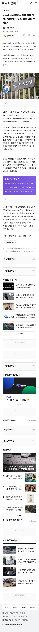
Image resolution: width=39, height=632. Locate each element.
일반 (8, 10)
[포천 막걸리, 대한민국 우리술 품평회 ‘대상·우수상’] (30, 502)
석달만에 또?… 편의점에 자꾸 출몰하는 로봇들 (26, 582)
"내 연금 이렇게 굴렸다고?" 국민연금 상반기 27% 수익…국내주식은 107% (19, 187)
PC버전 (24, 607)
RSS (27, 616)
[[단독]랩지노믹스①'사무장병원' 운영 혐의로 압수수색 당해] (8, 320)
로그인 (6, 607)
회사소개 (5, 613)
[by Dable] (32, 521)
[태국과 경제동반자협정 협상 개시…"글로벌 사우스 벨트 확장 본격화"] (19, 86)
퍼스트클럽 (5, 616)
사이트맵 (32, 607)
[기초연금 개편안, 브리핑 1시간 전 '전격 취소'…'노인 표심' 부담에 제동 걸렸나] (30, 491)
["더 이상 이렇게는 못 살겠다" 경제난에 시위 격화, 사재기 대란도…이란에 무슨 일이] (30, 512)
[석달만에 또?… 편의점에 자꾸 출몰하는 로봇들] (9, 586)
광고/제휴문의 (14, 613)
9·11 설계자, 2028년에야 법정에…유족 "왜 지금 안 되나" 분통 (19, 191)
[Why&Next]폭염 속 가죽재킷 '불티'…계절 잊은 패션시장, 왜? (26, 306)
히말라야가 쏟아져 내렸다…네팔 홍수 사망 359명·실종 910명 (26, 550)
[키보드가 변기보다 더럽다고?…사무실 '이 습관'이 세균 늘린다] (9, 564)
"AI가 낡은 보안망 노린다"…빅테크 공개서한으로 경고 (25, 286)
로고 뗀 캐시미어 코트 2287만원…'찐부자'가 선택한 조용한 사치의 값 (19, 183)
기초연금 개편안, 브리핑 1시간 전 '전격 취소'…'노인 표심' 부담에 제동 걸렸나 (14, 489)
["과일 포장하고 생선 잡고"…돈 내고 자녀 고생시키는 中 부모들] (30, 481)
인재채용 (22, 613)
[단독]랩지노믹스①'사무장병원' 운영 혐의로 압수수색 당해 (25, 316)
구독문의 (13, 616)
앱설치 (15, 607)
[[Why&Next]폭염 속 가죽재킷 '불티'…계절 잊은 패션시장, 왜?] (8, 310)
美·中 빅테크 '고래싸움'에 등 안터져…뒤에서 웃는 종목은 (26, 326)
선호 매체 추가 (10, 36)
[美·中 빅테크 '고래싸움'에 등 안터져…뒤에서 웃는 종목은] (8, 330)
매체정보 (25, 620)
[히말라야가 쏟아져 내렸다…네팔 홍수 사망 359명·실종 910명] (9, 554)
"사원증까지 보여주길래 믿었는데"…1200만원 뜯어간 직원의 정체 (26, 571)
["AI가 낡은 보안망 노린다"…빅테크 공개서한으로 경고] (8, 290)
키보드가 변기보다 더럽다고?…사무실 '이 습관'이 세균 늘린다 (27, 560)
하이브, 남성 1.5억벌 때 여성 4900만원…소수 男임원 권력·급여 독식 (26, 296)
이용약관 (17, 620)
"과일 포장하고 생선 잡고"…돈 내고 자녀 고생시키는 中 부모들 (14, 478)
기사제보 (21, 616)
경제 (4, 10)
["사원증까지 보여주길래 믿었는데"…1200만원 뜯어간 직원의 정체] (9, 575)
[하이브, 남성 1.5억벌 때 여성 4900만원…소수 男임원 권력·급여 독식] (8, 300)
